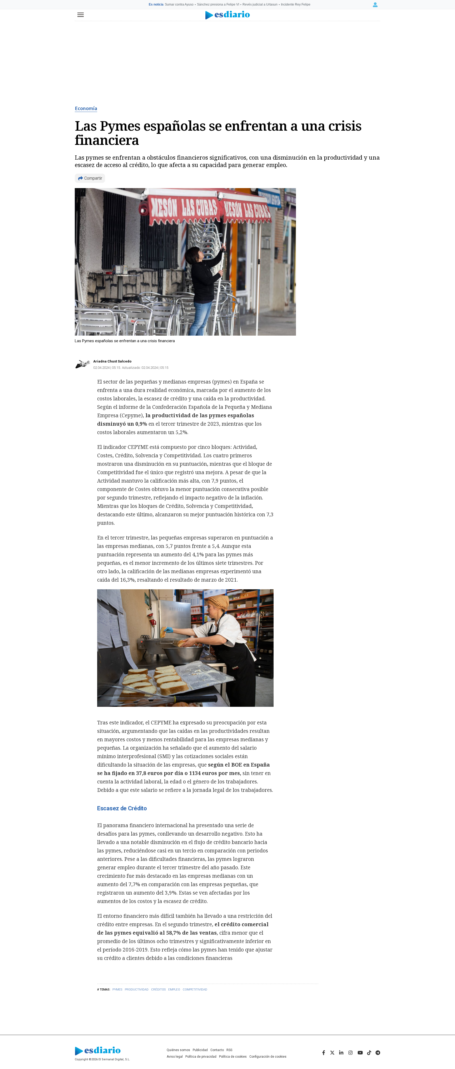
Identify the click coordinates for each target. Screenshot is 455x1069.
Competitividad (195, 989)
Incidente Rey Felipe (295, 4)
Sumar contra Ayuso (179, 4)
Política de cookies (233, 1056)
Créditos (158, 989)
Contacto (217, 1050)
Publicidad (200, 1050)
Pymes (117, 989)
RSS (229, 1050)
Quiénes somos (178, 1050)
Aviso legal (175, 1056)
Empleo (174, 989)
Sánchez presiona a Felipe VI (218, 4)
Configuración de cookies (267, 1056)
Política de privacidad (200, 1056)
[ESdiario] (227, 15)
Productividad (137, 989)
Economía (86, 108)
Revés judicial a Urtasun (260, 4)
